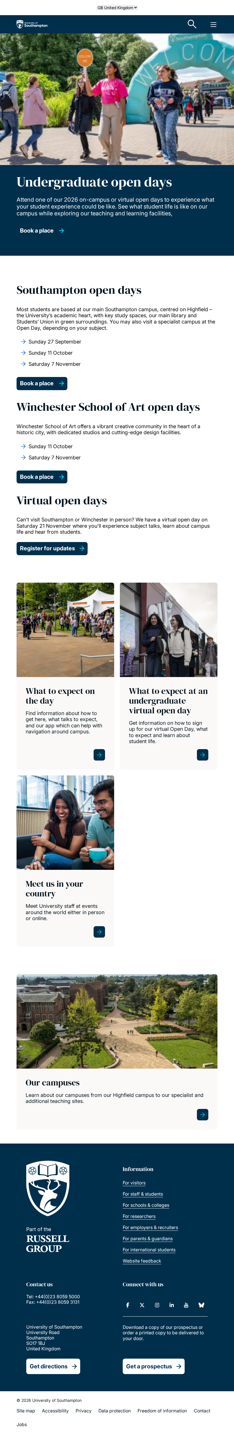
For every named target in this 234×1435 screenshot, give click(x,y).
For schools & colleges (146, 1205)
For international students (149, 1250)
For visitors (134, 1183)
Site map (26, 1411)
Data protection (114, 1411)
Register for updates (47, 548)
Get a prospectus (149, 1366)
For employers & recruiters (150, 1227)
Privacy (84, 1411)
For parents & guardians (148, 1238)
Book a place (37, 230)
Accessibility (55, 1411)
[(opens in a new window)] (128, 1305)
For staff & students (143, 1194)
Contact (202, 1411)
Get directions (49, 1366)
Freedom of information (162, 1411)
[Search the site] (192, 24)
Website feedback (142, 1261)
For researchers (139, 1216)
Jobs (22, 1424)
